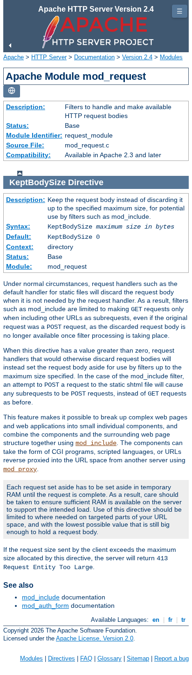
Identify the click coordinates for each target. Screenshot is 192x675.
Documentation (94, 57)
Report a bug (171, 658)
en (156, 619)
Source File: (25, 145)
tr (183, 619)
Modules (171, 57)
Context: (20, 247)
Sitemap (138, 658)
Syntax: (18, 226)
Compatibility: (28, 155)
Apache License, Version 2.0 (94, 638)
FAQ (86, 658)
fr (170, 619)
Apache (13, 57)
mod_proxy (20, 469)
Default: (18, 236)
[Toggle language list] (11, 91)
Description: (25, 107)
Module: (19, 266)
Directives (61, 658)
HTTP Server (49, 57)
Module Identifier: (34, 135)
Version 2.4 (137, 57)
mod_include (96, 443)
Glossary (109, 658)
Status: (17, 125)
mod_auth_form (45, 605)
